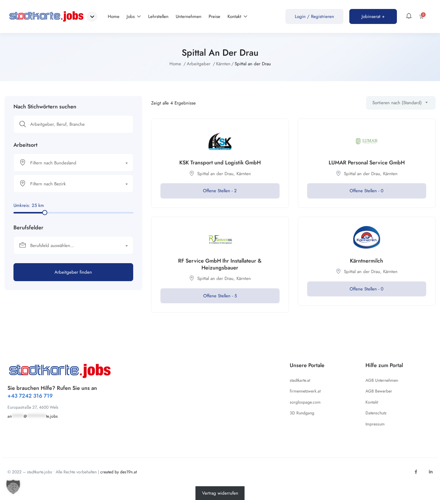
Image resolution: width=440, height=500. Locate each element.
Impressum (375, 424)
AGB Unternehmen (381, 380)
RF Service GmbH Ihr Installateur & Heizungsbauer (220, 264)
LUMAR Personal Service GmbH (367, 162)
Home (113, 16)
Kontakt (235, 16)
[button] (13, 487)
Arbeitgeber (198, 63)
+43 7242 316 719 (30, 396)
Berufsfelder (28, 227)
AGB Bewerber (378, 391)
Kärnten (223, 63)
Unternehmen (188, 16)
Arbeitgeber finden (73, 272)
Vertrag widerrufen (220, 493)
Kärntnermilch (366, 261)
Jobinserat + (373, 16)
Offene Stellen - (220, 190)
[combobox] (73, 163)
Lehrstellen (158, 16)
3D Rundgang (302, 413)
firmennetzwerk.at (305, 391)
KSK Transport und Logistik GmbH (220, 162)
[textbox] (69, 163)
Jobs (131, 16)
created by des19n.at (118, 472)
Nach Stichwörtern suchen (44, 106)
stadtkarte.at (300, 380)
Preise (214, 16)
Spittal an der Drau (215, 173)
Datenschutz (375, 413)
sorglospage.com (305, 402)
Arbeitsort (25, 145)
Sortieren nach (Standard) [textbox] (397, 102)
